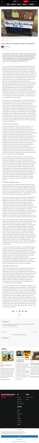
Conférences (24, 4)
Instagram (19, 418)
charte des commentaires (12, 325)
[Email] (26, 311)
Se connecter (19, 401)
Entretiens (19, 4)
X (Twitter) (19, 422)
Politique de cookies (15, 441)
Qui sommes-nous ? (29, 397)
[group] (7, 365)
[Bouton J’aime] (19, 315)
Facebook (19, 420)
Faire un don (19, 399)
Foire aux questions (20, 403)
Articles (8, 4)
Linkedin (18, 424)
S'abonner (19, 397)
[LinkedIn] (19, 311)
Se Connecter (35, 1)
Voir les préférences (19, 439)
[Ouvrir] (1, 1)
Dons (30, 1)
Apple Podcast (19, 413)
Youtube (18, 409)
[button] (3, 37)
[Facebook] (13, 311)
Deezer (18, 416)
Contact (27, 399)
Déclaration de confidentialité (22, 441)
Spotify (18, 411)
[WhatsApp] (22, 311)
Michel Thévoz (7, 46)
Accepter (19, 436)
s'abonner (26, 1)
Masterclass (13, 4)
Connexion (36, 332)
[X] (16, 311)
